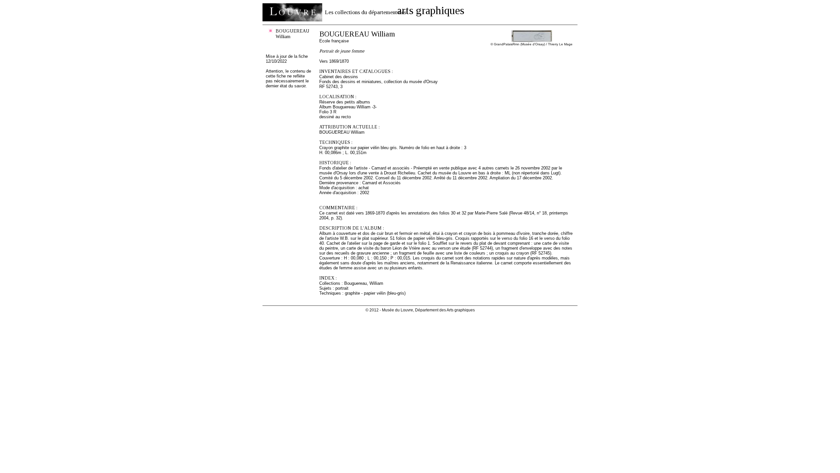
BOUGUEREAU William (292, 33)
